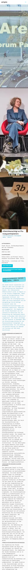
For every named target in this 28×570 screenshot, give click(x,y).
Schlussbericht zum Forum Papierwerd (12, 270)
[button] (25, 2)
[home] (4, 2)
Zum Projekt (7, 265)
